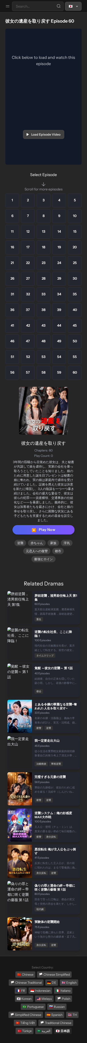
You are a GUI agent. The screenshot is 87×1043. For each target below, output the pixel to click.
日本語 (63, 1031)
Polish (63, 999)
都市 (58, 551)
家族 (53, 543)
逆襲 (20, 543)
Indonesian (40, 991)
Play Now (43, 529)
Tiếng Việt (25, 1023)
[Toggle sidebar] (7, 6)
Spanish (54, 1015)
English (69, 983)
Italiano (63, 991)
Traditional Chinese (55, 1023)
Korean (24, 999)
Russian (57, 1007)
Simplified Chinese (25, 1015)
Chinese (25, 975)
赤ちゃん (37, 543)
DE (51, 983)
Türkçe (24, 1031)
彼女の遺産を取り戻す (43, 443)
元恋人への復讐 (37, 551)
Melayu (44, 999)
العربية (43, 1031)
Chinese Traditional (26, 983)
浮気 (67, 543)
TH (72, 1015)
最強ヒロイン (43, 559)
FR (21, 991)
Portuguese (33, 1007)
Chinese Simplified (54, 975)
